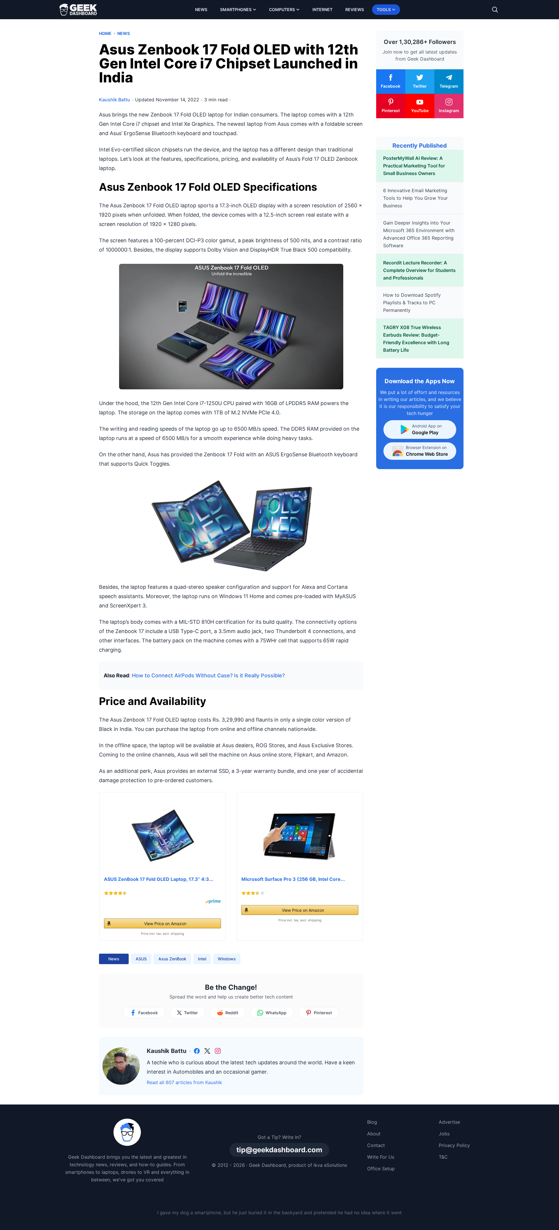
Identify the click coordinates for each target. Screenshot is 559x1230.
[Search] (495, 9)
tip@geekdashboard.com (279, 1150)
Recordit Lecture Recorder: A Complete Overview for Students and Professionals (419, 270)
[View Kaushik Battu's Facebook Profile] (197, 1051)
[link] (197, 1051)
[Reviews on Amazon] (115, 893)
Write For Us (380, 1157)
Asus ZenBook (172, 958)
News (201, 9)
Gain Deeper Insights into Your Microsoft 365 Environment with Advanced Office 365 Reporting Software (418, 234)
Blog (372, 1122)
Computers (282, 9)
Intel (202, 958)
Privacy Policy (454, 1145)
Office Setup (381, 1168)
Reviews (354, 9)
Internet (322, 9)
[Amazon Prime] (213, 901)
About (374, 1134)
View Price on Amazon (165, 923)
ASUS (141, 958)
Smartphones (236, 9)
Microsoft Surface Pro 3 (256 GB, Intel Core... (293, 879)
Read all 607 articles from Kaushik (184, 1082)
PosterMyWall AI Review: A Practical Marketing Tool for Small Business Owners (414, 165)
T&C (443, 1157)
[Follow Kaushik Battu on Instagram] (218, 1051)
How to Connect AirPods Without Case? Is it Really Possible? (208, 675)
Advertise (449, 1122)
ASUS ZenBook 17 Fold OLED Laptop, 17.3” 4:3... (158, 879)
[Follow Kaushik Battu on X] (207, 1051)
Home (105, 33)
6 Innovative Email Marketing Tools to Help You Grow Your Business (415, 198)
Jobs (444, 1134)
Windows (227, 958)
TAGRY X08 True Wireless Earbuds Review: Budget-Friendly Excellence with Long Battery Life (416, 338)
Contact (376, 1145)
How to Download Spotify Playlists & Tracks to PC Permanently (412, 302)
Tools (384, 9)
